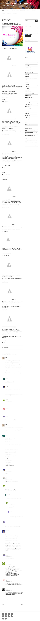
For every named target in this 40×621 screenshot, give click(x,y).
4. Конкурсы (27, 65)
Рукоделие (7, 10)
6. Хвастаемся (27, 68)
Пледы (26, 113)
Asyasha (7, 589)
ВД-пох (26, 88)
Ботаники (26, 86)
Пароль (26, 30)
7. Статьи (26, 70)
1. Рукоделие (27, 59)
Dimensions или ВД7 (28, 72)
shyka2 (5, 231)
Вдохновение (27, 89)
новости (26, 109)
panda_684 (5, 207)
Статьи (3, 13)
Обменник (28, 10)
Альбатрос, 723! (32, 135)
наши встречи (27, 106)
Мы (17, 10)
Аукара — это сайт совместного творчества (18, 4)
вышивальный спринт (28, 93)
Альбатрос (26, 82)
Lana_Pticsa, (5, 165)
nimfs (4, 179)
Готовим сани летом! (28, 97)
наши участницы (27, 108)
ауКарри (26, 84)
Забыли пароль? (27, 40)
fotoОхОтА (26, 74)
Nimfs (26, 130)
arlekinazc (7, 386)
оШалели (26, 111)
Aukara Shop (9, 13)
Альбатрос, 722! (32, 130)
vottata (5, 282)
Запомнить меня (29, 34)
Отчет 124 (15, 65)
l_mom (4, 174)
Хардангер (26, 117)
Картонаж (26, 100)
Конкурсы (22, 10)
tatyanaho (5, 255)
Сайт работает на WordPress (21, 614)
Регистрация (27, 38)
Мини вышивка (6, 347)
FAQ (3, 10)
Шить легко (26, 118)
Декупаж (26, 99)
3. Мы (26, 63)
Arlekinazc (5, 48)
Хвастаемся (34, 10)
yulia (6, 357)
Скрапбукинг (27, 115)
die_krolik (5, 101)
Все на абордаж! (27, 91)
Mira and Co (27, 80)
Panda (10, 19)
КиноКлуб (26, 102)
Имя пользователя (28, 26)
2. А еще (26, 61)
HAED (26, 76)
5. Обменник (27, 67)
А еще (13, 10)
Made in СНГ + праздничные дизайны (31, 78)
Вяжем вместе (27, 95)
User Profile (15, 13)
